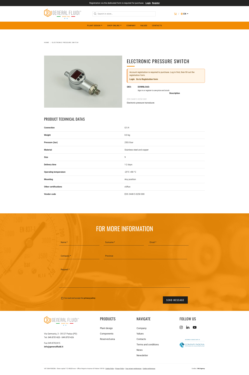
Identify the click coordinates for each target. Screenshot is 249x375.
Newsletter (142, 355)
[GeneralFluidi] (62, 14)
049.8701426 (68, 337)
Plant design (93, 25)
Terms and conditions (148, 344)
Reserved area (107, 339)
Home (46, 42)
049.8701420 (54, 337)
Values (143, 25)
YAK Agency (201, 368)
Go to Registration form (147, 79)
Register (156, 3)
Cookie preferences (149, 368)
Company (131, 25)
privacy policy (89, 298)
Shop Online (113, 25)
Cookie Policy (109, 368)
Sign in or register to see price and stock (153, 90)
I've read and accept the (79, 298)
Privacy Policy (119, 368)
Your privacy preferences (133, 368)
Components (106, 333)
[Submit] (95, 14)
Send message (175, 300)
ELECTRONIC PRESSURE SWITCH (65, 42)
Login (148, 3)
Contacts (157, 25)
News (140, 350)
